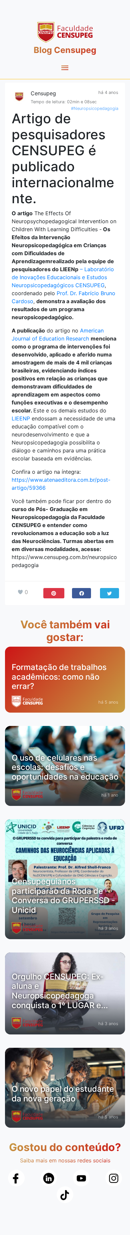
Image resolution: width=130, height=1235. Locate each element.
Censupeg (43, 93)
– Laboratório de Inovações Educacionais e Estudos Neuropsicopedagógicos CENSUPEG (63, 277)
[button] (81, 593)
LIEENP (21, 418)
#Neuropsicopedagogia (94, 108)
